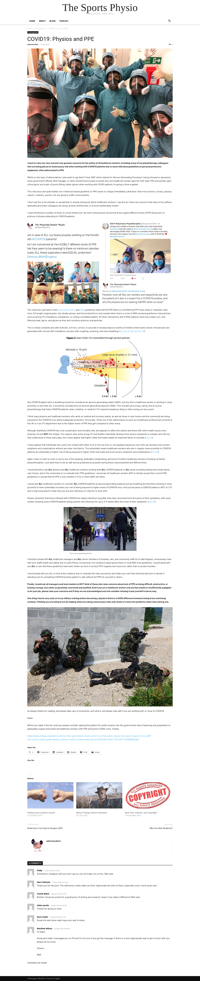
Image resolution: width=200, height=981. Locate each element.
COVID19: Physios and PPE (60, 39)
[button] (169, 21)
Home (32, 21)
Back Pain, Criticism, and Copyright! (141, 812)
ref (120, 331)
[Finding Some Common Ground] (50, 795)
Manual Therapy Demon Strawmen (91, 812)
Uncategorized (40, 28)
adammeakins (32, 44)
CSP (82, 310)
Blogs (52, 21)
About (42, 21)
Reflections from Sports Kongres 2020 (44, 828)
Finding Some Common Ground (41, 812)
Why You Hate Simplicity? (161, 828)
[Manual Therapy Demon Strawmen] (99, 795)
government (63, 310)
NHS (72, 310)
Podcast (63, 21)
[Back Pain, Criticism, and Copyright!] (148, 795)
